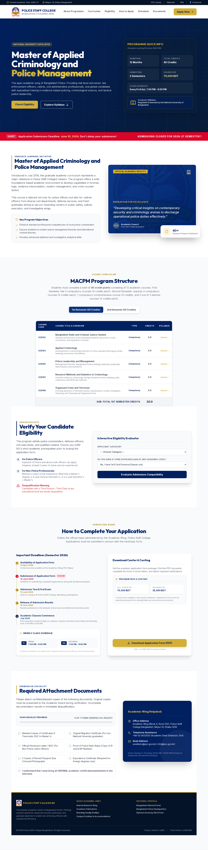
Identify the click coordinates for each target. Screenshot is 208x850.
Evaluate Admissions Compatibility (142, 474)
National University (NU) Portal (150, 813)
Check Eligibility (24, 104)
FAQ (182, 2)
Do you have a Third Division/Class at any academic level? (131, 459)
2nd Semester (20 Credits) (121, 309)
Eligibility (110, 11)
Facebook (196, 2)
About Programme (74, 11)
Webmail (171, 2)
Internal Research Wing (86, 805)
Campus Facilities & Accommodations (93, 816)
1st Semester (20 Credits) (86, 309)
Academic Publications (86, 809)
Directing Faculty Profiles (87, 813)
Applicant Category (109, 447)
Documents (159, 11)
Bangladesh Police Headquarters (151, 809)
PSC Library (156, 2)
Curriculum (94, 11)
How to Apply (126, 11)
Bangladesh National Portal (148, 805)
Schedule (143, 11)
